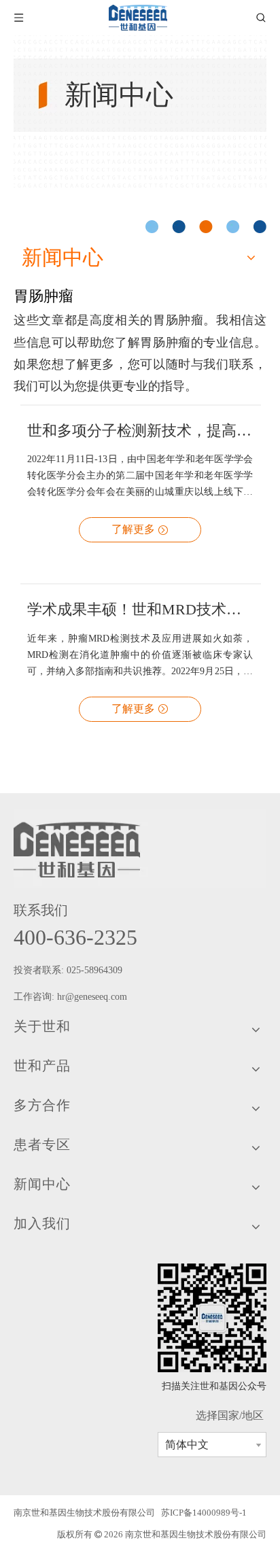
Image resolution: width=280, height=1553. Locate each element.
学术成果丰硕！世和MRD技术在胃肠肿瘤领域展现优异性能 (140, 609)
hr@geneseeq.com (93, 997)
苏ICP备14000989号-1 (204, 1512)
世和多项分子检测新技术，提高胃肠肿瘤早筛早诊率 (140, 430)
